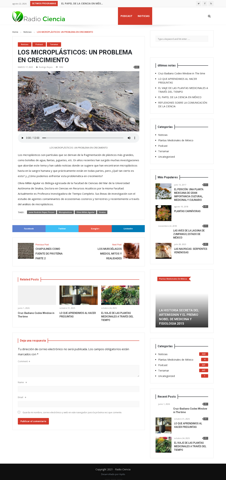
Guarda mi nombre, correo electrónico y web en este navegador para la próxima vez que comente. (72, 412)
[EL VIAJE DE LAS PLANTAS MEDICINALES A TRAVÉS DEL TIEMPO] (163, 445)
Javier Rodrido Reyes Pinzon (41, 212)
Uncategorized (166, 156)
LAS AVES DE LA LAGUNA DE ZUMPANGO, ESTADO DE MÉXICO (189, 234)
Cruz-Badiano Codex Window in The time (181, 73)
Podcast (126, 16)
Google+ (95, 228)
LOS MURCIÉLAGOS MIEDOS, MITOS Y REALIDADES (110, 251)
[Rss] (211, 3)
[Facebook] (204, 3)
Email (20, 397)
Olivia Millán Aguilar (85, 212)
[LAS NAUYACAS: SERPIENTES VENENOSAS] (163, 251)
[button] (158, 301)
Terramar (54, 44)
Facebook (29, 228)
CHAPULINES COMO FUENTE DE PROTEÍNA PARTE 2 (49, 251)
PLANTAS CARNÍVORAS (187, 211)
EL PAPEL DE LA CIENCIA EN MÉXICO (82, 3)
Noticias (144, 16)
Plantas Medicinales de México (175, 140)
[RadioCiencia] (38, 16)
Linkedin (128, 228)
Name (21, 382)
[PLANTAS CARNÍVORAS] (163, 213)
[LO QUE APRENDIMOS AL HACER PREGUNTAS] (163, 425)
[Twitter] (198, 3)
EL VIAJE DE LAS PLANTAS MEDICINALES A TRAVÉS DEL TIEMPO (117, 316)
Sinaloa (102, 212)
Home (15, 32)
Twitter (62, 228)
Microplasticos (65, 212)
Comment (23, 361)
